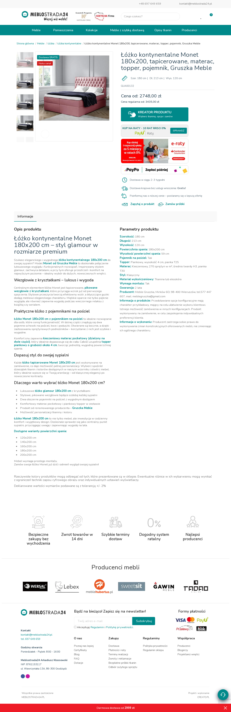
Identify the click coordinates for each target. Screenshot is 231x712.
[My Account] (190, 16)
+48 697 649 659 (150, 4)
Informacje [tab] (25, 216)
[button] (20, 139)
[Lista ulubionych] (201, 16)
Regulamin (97, 627)
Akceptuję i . (104, 627)
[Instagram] (28, 676)
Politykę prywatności (119, 627)
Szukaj (174, 16)
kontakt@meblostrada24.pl (195, 4)
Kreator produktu (155, 114)
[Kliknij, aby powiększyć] (45, 134)
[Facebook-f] (23, 676)
